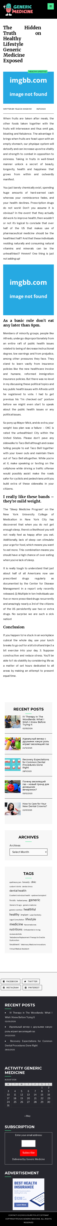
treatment (14, 944)
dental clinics (27, 887)
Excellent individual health (20, 895)
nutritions (16, 929)
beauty (26, 882)
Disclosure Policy (30, 1215)
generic (34, 900)
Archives (15, 845)
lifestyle (30, 919)
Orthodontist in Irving (32, 930)
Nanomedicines (30, 925)
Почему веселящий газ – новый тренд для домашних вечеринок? (35, 785)
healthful (30, 909)
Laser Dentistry (35, 915)
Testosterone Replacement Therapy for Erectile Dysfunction (27, 938)
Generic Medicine (35, 1159)
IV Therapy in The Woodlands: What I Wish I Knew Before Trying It (34, 720)
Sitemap (45, 1215)
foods (13, 900)
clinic (33, 882)
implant (24, 914)
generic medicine (29, 905)
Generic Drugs (16, 905)
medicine (16, 924)
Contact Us (14, 1215)
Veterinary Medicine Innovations (33, 945)
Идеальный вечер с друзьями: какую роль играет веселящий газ (35, 741)
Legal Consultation (17, 920)
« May (28, 1116)
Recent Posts (28, 709)
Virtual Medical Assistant (19, 949)
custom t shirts (15, 887)
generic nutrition (16, 910)
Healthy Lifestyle (38, 71)
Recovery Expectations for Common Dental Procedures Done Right (35, 763)
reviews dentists (16, 934)
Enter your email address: (28, 1147)
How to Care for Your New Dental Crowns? (34, 805)
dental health (18, 890)
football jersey (22, 901)
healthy (14, 914)
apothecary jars (15, 882)
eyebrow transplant (39, 895)
